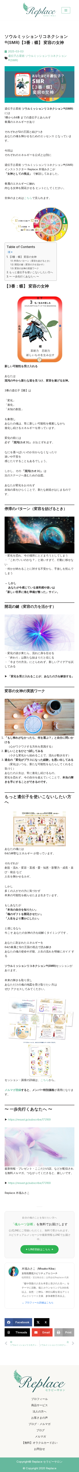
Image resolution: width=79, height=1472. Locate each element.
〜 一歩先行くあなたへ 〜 (24, 276)
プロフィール (39, 1399)
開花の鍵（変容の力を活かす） (30, 264)
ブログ (40, 1430)
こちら (28, 198)
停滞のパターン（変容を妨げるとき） (32, 260)
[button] (18, 1322)
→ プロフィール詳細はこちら (37, 1302)
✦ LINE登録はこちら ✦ (40, 1249)
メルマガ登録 (13, 1090)
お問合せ (39, 1449)
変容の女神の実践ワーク (27, 268)
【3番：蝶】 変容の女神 (23, 256)
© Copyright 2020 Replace (39, 1468)
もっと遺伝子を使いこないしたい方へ (31, 272)
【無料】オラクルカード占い (40, 1442)
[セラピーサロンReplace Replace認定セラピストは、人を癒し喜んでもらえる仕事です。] (39, 10)
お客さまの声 (39, 1417)
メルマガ (40, 1436)
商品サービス (39, 1405)
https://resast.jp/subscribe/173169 (29, 1119)
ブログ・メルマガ (39, 1424)
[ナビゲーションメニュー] (66, 10)
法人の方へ (39, 1411)
